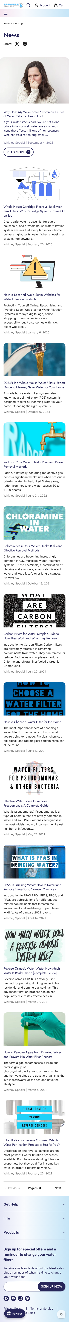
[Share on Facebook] (25, 44)
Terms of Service (41, 1308)
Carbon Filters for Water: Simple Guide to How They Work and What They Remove (31, 636)
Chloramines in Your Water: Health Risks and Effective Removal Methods (33, 548)
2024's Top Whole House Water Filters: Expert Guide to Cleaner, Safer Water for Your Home (34, 385)
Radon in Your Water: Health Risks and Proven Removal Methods (34, 464)
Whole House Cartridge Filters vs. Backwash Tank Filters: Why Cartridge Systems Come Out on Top (34, 211)
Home (7, 24)
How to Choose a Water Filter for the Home (32, 722)
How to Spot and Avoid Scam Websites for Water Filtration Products (32, 296)
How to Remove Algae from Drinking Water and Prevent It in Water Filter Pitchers (32, 1054)
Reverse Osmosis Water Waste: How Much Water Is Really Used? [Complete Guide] (32, 970)
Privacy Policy (13, 1308)
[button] (59, 5)
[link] (14, 1188)
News (16, 24)
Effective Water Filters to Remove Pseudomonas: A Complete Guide (26, 803)
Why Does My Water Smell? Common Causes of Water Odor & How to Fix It (34, 114)
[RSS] (22, 23)
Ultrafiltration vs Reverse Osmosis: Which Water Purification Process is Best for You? (32, 1142)
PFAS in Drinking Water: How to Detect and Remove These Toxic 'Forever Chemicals (32, 887)
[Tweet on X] (17, 44)
